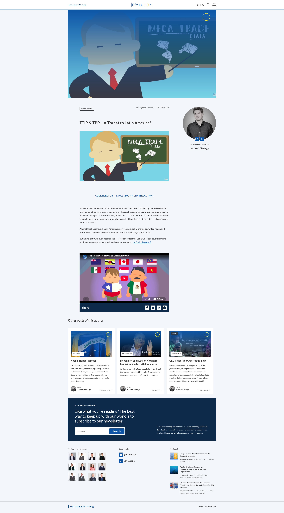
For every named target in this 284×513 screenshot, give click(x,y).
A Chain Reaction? (142, 242)
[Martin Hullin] (82, 456)
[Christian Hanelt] (92, 477)
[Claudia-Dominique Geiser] (72, 466)
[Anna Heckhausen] (102, 456)
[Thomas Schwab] (102, 477)
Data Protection (210, 506)
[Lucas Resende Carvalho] (92, 456)
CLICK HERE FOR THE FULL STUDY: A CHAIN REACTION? (124, 195)
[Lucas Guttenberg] (82, 477)
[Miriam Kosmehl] (92, 466)
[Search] (208, 4)
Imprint (269, 98)
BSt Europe (121, 461)
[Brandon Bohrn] (72, 477)
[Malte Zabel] (72, 456)
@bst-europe (121, 455)
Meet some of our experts (77, 449)
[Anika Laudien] (82, 466)
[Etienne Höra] (102, 466)
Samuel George (199, 148)
